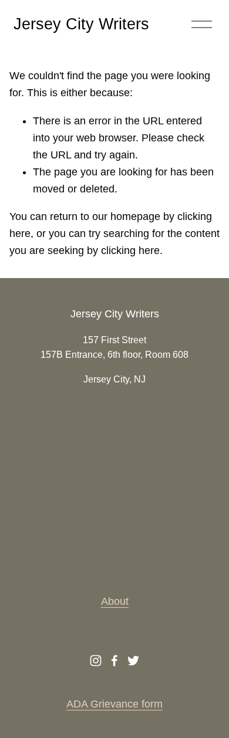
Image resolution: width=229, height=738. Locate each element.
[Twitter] (133, 660)
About (115, 601)
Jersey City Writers (81, 24)
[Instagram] (96, 660)
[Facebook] (114, 660)
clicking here (130, 250)
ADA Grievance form (114, 704)
